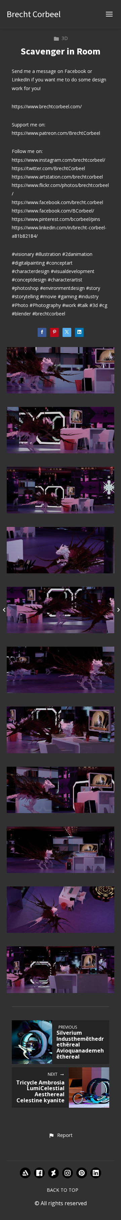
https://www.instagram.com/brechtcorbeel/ (58, 160)
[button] (60, 1135)
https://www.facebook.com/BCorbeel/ (53, 210)
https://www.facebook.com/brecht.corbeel (57, 202)
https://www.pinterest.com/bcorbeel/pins (56, 219)
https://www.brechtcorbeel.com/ (47, 106)
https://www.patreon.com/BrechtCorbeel (56, 133)
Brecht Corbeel (34, 14)
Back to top (62, 1190)
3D (65, 38)
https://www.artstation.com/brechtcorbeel (57, 177)
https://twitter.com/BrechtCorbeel (48, 168)
